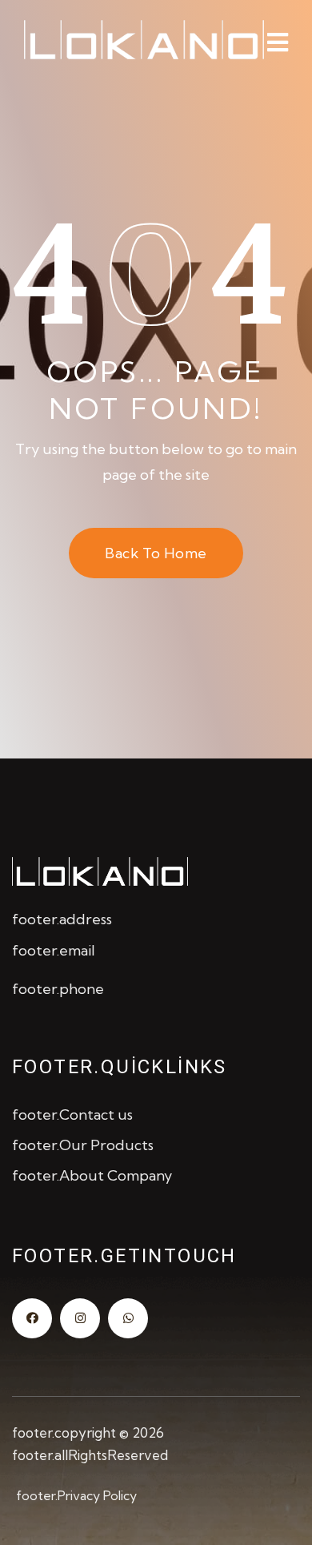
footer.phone (58, 989)
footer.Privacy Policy (76, 1495)
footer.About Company (92, 1175)
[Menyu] (277, 42)
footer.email (53, 950)
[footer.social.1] (32, 1318)
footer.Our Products (83, 1145)
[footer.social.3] (128, 1318)
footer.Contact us (72, 1114)
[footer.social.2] (80, 1318)
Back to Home (155, 553)
